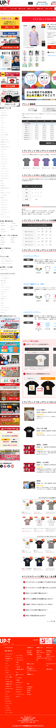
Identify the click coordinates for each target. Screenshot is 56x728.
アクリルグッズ (4, 158)
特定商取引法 (49, 650)
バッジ (2, 151)
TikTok (28, 692)
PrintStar (2, 237)
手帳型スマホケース (5, 142)
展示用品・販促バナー (5, 188)
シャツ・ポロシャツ (5, 289)
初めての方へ (29, 650)
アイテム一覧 (13, 8)
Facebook (29, 694)
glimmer (2, 239)
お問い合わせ (49, 669)
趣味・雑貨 (3, 280)
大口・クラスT (49, 8)
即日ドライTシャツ (37, 568)
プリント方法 (5, 256)
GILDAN (2, 244)
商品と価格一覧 (8, 650)
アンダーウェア (4, 168)
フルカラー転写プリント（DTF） (34, 284)
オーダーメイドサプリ (5, 217)
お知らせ (3, 312)
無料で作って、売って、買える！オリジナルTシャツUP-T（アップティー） (5, 3)
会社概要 (33, 717)
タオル (2, 129)
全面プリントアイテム (5, 192)
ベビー (2, 252)
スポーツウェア (4, 163)
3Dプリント (3, 214)
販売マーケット (30, 667)
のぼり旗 (3, 185)
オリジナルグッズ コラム (51, 664)
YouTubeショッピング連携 (41, 659)
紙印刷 (2, 197)
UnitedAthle (13, 237)
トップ (4, 8)
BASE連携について (31, 668)
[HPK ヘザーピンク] (36, 162)
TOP (1, 13)
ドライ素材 (13, 223)
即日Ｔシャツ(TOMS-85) (27, 568)
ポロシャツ (3, 117)
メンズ (2, 250)
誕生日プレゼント (4, 269)
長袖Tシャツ (3, 298)
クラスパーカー (4, 207)
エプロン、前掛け (4, 134)
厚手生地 (3, 229)
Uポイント (39, 654)
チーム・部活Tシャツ (5, 278)
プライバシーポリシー (50, 656)
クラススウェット (4, 204)
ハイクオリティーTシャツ (51, 512)
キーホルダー (3, 149)
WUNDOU (3, 242)
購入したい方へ (22, 8)
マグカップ (3, 154)
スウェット (3, 127)
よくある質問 (29, 654)
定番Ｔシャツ (24, 512)
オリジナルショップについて (32, 671)
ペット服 (3, 166)
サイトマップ (49, 652)
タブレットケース (4, 175)
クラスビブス (3, 209)
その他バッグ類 (4, 139)
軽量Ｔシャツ (36, 550)
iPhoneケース (3, 144)
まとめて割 (39, 656)
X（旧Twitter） (30, 686)
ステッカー (3, 156)
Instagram (29, 688)
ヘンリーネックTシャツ (50, 568)
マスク (2, 190)
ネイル (2, 183)
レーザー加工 (3, 195)
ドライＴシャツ (37, 512)
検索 (30, 3)
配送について (9, 27)
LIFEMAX (13, 242)
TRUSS (12, 239)
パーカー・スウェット (5, 287)
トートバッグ (3, 132)
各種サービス (40, 8)
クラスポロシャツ (4, 200)
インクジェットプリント (6, 258)
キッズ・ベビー (4, 161)
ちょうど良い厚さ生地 (14, 226)
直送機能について (30, 674)
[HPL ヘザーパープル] (46, 162)
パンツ (2, 125)
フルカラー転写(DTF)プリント (7, 261)
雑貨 (2, 180)
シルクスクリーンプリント (6, 263)
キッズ (12, 250)
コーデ (2, 294)
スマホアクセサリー (5, 178)
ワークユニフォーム (5, 212)
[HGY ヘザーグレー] (26, 162)
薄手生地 (3, 225)
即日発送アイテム (4, 115)
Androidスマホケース (5, 146)
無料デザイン (39, 650)
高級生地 (12, 229)
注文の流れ (29, 652)
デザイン (3, 285)
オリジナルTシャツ (5, 110)
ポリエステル (3, 231)
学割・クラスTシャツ (41, 652)
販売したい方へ (31, 8)
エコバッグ (3, 137)
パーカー (3, 122)
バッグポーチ (3, 296)
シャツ (2, 120)
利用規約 (48, 654)
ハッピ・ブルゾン (4, 173)
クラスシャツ (3, 202)
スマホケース (3, 291)
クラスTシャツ (4, 112)
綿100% (2, 223)
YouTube (28, 690)
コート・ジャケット (5, 171)
